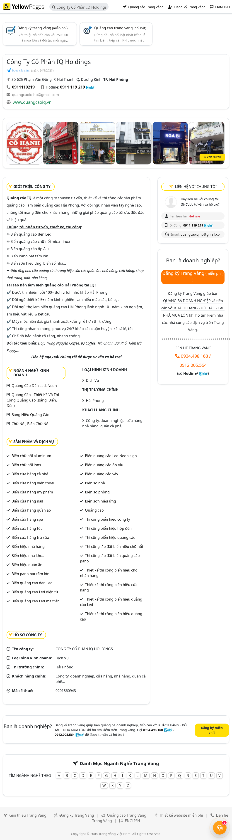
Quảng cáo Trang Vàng (126, 815)
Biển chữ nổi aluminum (31, 455)
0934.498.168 (194, 356)
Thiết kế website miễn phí (181, 815)
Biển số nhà (95, 482)
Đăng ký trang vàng (42, 27)
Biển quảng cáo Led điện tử (35, 591)
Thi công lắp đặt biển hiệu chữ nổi (114, 546)
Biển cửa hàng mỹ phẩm (32, 492)
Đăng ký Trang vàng (189, 7)
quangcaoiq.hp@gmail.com (35, 94)
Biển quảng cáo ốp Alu (104, 464)
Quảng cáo (94, 510)
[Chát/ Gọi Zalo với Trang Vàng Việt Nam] (203, 373)
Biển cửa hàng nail (27, 501)
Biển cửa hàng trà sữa (30, 537)
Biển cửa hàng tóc (27, 528)
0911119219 (23, 87)
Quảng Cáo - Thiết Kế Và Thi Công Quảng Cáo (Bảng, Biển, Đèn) (33, 400)
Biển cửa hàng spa (27, 519)
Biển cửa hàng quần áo (31, 510)
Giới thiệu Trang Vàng (27, 815)
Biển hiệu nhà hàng (28, 546)
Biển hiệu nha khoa (28, 555)
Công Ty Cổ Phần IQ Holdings (81, 7)
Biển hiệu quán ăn (27, 564)
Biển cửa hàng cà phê (30, 473)
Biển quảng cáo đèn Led (32, 582)
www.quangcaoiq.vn (32, 102)
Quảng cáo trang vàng (120, 27)
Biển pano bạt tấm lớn (30, 573)
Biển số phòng (97, 492)
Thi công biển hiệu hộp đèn (108, 528)
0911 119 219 (72, 87)
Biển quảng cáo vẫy (101, 473)
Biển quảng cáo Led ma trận (36, 601)
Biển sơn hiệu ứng (100, 501)
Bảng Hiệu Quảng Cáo (30, 414)
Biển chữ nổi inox (26, 464)
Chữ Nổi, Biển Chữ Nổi (30, 423)
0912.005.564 (193, 365)
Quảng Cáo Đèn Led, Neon (34, 385)
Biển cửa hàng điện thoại (33, 482)
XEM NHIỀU (213, 157)
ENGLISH (132, 820)
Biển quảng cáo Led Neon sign (111, 455)
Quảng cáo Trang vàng (145, 7)
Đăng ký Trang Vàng (76, 815)
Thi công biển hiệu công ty (107, 519)
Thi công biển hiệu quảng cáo (110, 537)
